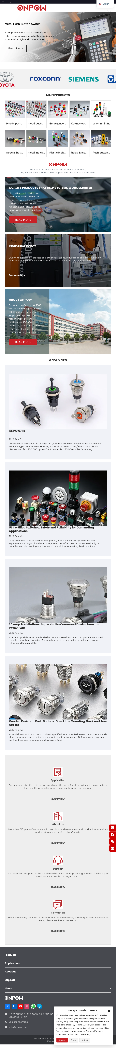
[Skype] (39, 1006)
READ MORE (23, 219)
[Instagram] (27, 1006)
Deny (73, 1040)
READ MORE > (58, 799)
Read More (14, 48)
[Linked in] (14, 1006)
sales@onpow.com (18, 1027)
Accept (62, 1040)
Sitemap (51, 1041)
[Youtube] (20, 1006)
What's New (58, 360)
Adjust (84, 1040)
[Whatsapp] (33, 1006)
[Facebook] (8, 1006)
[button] (2, 527)
